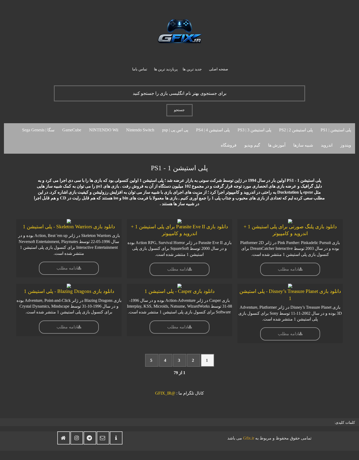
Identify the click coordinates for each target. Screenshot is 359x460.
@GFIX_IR (165, 393)
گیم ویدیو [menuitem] (252, 145)
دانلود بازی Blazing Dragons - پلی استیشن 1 (69, 291)
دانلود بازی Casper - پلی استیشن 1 (179, 291)
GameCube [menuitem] (71, 130)
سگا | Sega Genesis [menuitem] (38, 130)
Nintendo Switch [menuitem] (140, 130)
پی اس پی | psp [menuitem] (175, 130)
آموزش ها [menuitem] (276, 145)
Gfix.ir (248, 438)
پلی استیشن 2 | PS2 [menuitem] (296, 130)
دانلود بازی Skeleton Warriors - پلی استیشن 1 (69, 226)
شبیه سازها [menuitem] (303, 145)
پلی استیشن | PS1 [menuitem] (336, 130)
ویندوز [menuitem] (345, 145)
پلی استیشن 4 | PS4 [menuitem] (213, 130)
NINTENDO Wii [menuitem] (103, 130)
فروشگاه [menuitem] (229, 145)
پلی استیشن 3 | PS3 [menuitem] (254, 130)
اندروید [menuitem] (326, 145)
